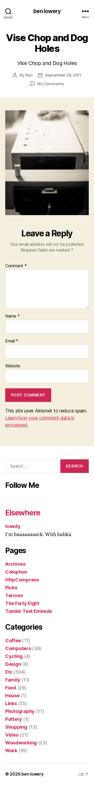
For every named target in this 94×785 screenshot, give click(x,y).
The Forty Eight (22, 603)
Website (12, 366)
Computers (18, 648)
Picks (11, 587)
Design (13, 664)
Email (11, 341)
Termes (14, 595)
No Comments (50, 83)
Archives (15, 564)
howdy (13, 526)
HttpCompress (22, 579)
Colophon (16, 572)
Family (12, 680)
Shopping (16, 727)
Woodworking (21, 742)
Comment (16, 266)
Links (11, 703)
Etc (9, 672)
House (12, 695)
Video (12, 735)
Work (11, 750)
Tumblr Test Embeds (28, 611)
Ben (28, 75)
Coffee (13, 640)
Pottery (13, 719)
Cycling (14, 656)
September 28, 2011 (63, 75)
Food (10, 687)
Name (12, 316)
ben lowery (46, 11)
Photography (20, 711)
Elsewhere (22, 512)
